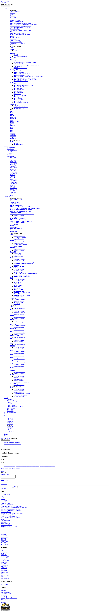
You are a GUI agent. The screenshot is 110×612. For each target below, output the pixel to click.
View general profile (5, 474)
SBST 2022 (4, 571)
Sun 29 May (13, 188)
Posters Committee (18, 246)
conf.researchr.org (8, 486)
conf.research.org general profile (12, 442)
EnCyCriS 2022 (5, 556)
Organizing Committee (16, 199)
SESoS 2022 (4, 576)
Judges (15, 217)
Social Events (10, 409)
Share (2, 471)
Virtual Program (11, 151)
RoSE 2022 (4, 569)
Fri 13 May (13, 164)
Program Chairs (18, 254)
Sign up (6, 435)
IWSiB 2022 (4, 562)
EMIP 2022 (4, 555)
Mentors (16, 224)
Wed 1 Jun (13, 192)
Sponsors (12, 16)
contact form (4, 484)
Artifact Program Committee (21, 395)
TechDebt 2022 (5, 544)
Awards (12, 14)
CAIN (15, 50)
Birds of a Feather (14, 37)
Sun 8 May (13, 157)
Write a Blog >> (5, 1)
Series (8, 416)
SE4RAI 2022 (4, 572)
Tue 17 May (13, 170)
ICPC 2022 (3, 540)
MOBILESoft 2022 (6, 541)
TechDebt (16, 105)
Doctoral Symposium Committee (22, 393)
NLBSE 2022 (4, 565)
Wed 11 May (13, 162)
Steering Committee (19, 260)
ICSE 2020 (10, 428)
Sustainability (10, 411)
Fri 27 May (13, 185)
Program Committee (19, 215)
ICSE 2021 (10, 427)
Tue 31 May (13, 191)
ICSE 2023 (10, 424)
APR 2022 (3, 550)
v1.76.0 (15, 486)
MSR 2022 (3, 542)
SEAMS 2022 (4, 584)
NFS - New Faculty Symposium (18, 33)
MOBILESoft (17, 70)
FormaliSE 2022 (5, 538)
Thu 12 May (13, 163)
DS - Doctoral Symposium (17, 31)
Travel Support (11, 408)
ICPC (15, 60)
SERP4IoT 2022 (5, 575)
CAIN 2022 (4, 535)
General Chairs (17, 253)
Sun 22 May (13, 178)
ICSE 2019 (10, 429)
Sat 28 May (13, 186)
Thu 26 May (13, 183)
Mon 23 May (13, 179)
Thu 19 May (13, 173)
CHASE (16, 55)
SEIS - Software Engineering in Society (20, 27)
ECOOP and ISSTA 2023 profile (12, 444)
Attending (6, 398)
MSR (15, 84)
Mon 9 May (13, 159)
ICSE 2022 (3, 438)
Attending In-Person (12, 402)
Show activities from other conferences (10, 468)
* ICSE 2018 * (11, 431)
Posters (12, 36)
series (8, 438)
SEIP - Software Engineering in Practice (20, 26)
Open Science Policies (16, 42)
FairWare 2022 (4, 557)
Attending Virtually (12, 401)
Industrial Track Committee (20, 244)
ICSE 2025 (10, 421)
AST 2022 (3, 534)
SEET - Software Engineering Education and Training (24, 24)
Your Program (10, 149)
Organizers (16, 321)
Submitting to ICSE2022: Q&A (18, 43)
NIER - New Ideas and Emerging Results (20, 23)
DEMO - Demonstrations (16, 21)
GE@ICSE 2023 (5, 560)
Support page (3, 488)
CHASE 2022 (4, 537)
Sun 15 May (13, 167)
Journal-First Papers (15, 29)
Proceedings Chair (18, 379)
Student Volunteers (15, 40)
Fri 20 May (13, 175)
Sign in (5, 434)
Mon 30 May (13, 189)
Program (6, 146)
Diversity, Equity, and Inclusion (15, 406)
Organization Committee (20, 325)
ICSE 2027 (10, 418)
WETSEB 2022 (5, 578)
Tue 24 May (13, 180)
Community (13, 17)
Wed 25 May (13, 182)
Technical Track (14, 18)
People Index (13, 231)
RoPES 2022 (4, 568)
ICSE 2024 (10, 422)
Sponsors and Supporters (10, 412)
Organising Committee (19, 340)
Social (11, 44)
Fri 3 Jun (12, 195)
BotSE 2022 (4, 552)
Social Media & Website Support (22, 382)
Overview (9, 399)
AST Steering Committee (20, 237)
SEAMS (16, 143)
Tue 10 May (13, 160)
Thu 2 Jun (12, 193)
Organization (7, 196)
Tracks (5, 8)
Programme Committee (19, 312)
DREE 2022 (4, 553)
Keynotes (12, 13)
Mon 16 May (13, 169)
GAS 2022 (3, 559)
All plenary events (15, 11)
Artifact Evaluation (15, 20)
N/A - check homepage (19, 308)
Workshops (13, 39)
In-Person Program (12, 150)
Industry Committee (19, 392)
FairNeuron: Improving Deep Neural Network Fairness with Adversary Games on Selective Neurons (29, 466)
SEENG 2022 (4, 573)
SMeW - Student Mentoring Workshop (20, 34)
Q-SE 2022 (3, 566)
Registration (10, 403)
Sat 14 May (13, 166)
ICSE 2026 (10, 419)
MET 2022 (3, 563)
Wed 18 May (13, 172)
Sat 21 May (13, 176)
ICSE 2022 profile (5, 439)
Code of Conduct (11, 405)
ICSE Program (11, 147)
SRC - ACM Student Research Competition (21, 30)
